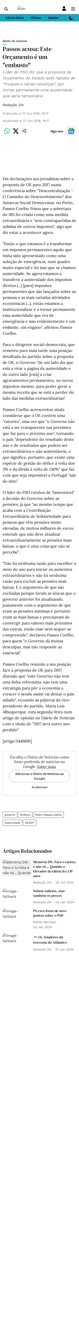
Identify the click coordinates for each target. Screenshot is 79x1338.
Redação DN (13, 105)
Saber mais (46, 766)
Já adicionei (39, 787)
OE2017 (29, 822)
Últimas (36, 17)
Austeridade (12, 822)
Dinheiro (25, 814)
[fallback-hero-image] (17, 868)
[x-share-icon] (15, 133)
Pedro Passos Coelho (48, 814)
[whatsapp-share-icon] (7, 133)
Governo (10, 814)
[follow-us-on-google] (71, 131)
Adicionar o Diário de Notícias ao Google (39, 776)
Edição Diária (15, 17)
